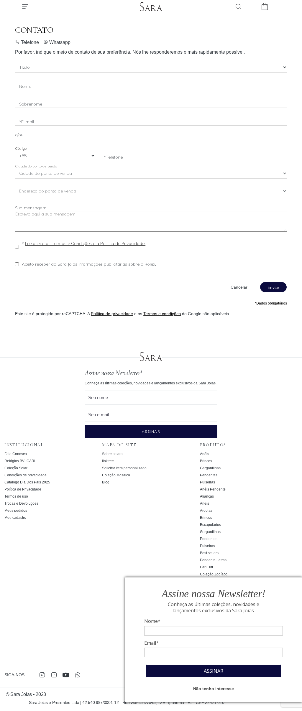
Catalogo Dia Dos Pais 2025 (27, 482)
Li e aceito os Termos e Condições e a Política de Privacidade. (85, 243)
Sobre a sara (112, 454)
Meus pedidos (15, 510)
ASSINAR (213, 671)
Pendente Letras (213, 560)
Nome (25, 86)
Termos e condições (162, 313)
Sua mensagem (30, 207)
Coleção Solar (15, 468)
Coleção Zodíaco (213, 574)
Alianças (207, 496)
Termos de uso (16, 496)
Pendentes (208, 475)
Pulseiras (207, 482)
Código (21, 148)
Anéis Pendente (213, 489)
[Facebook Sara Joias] (54, 675)
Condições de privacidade (25, 475)
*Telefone (113, 157)
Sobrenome (30, 104)
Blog (105, 482)
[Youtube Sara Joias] (65, 675)
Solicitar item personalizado (124, 468)
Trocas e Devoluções (21, 503)
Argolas (206, 510)
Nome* (152, 621)
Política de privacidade (112, 313)
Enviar (273, 287)
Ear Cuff (206, 567)
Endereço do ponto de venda (48, 192)
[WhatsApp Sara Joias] (77, 675)
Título (24, 68)
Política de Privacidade (22, 489)
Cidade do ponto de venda (36, 166)
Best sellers (209, 553)
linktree (108, 461)
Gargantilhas (210, 468)
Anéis (204, 454)
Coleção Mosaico (116, 475)
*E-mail (26, 121)
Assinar (151, 431)
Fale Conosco (15, 454)
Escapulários (210, 525)
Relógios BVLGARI (19, 461)
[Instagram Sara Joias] (42, 675)
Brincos (206, 461)
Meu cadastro (15, 518)
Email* (151, 643)
